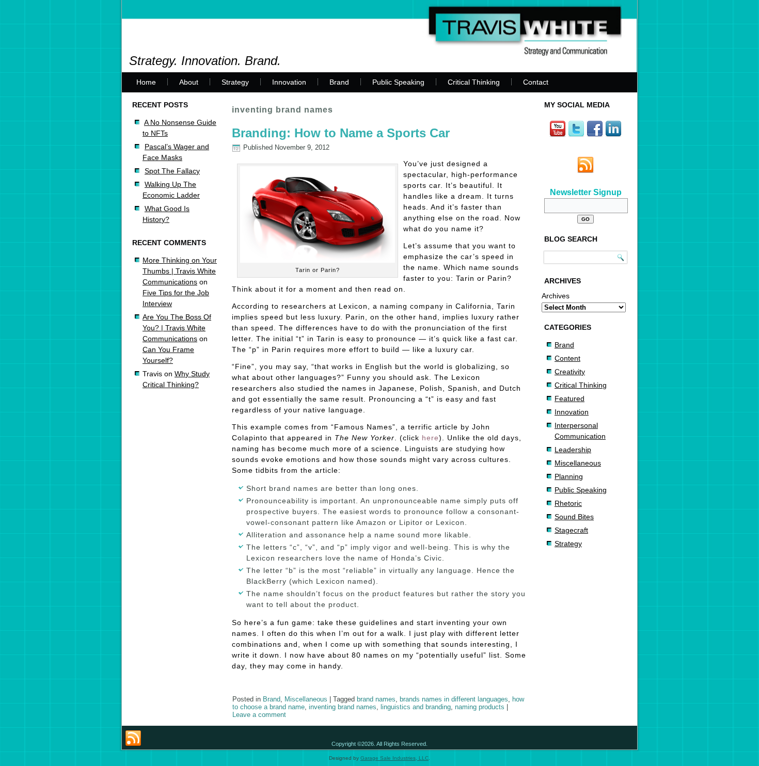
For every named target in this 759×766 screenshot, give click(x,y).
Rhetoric (568, 503)
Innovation (289, 82)
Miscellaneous (305, 699)
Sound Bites (574, 517)
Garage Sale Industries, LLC (394, 758)
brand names (376, 699)
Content (567, 358)
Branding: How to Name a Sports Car (341, 133)
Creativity (570, 372)
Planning (569, 476)
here (430, 438)
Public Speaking (398, 82)
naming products (479, 707)
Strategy (235, 82)
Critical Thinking (474, 82)
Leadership (573, 449)
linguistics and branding (416, 707)
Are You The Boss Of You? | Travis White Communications (177, 328)
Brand (339, 82)
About (188, 82)
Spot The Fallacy (172, 171)
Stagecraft (571, 530)
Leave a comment (259, 715)
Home (146, 82)
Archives (556, 296)
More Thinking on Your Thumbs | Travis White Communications (180, 271)
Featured (569, 398)
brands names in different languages (454, 699)
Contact (535, 82)
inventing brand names (342, 707)
